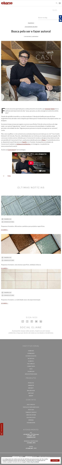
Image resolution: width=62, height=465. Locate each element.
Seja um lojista (31, 417)
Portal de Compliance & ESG (31, 407)
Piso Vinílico (31, 363)
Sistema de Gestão (31, 356)
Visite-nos (31, 409)
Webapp (31, 395)
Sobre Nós (31, 350)
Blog (31, 368)
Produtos (31, 382)
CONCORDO (55, 460)
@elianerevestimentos (23, 144)
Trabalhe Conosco (30, 412)
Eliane (44, 140)
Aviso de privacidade (31, 374)
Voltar (8, 176)
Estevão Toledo (50, 109)
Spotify (24, 142)
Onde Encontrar (31, 414)
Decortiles (31, 358)
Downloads (31, 353)
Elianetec (31, 361)
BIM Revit (31, 388)
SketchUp (31, 393)
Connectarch (12, 150)
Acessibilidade (31, 422)
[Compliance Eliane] (1, 433)
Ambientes (31, 385)
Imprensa (31, 420)
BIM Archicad (31, 390)
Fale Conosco (31, 404)
